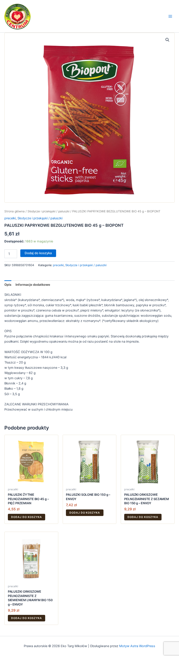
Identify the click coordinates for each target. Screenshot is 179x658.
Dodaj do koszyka (38, 253)
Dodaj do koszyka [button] (26, 517)
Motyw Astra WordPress (137, 646)
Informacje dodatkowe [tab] (32, 285)
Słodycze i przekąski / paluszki (48, 211)
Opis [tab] (7, 285)
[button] (167, 40)
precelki (10, 218)
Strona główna (14, 211)
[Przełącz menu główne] (170, 16)
